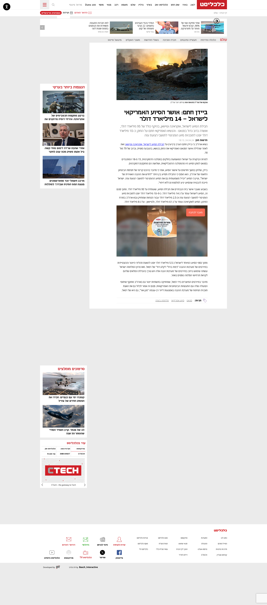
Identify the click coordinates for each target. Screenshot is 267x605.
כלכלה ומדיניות (208, 40)
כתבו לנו (224, 538)
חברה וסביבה (169, 40)
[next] (45, 484)
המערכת (204, 538)
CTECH (204, 555)
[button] (53, 4)
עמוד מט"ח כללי (162, 549)
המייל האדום (222, 543)
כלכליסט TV (143, 549)
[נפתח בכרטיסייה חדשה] (63, 481)
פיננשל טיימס (115, 40)
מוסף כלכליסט (143, 543)
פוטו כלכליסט (163, 538)
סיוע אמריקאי (177, 300)
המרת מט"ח (163, 543)
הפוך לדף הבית (181, 549)
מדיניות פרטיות (221, 549)
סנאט (189, 300)
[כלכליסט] (220, 530)
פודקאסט (184, 538)
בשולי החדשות (151, 40)
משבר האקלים (133, 40)
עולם (216, 12)
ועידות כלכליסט (142, 538)
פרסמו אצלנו (202, 549)
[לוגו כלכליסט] (212, 4)
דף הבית (223, 12)
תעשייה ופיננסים (188, 40)
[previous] (42, 27)
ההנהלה (204, 543)
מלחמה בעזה (162, 300)
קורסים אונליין (222, 555)
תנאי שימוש (183, 543)
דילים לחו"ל (183, 555)
